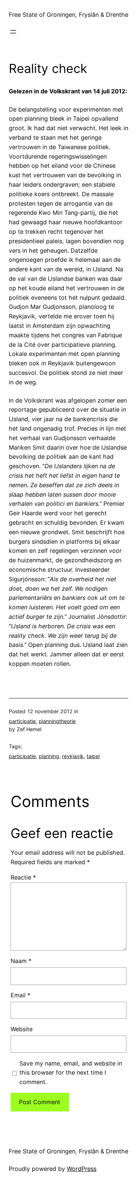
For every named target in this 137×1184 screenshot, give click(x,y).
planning (49, 756)
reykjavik (73, 756)
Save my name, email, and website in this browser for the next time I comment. (70, 1073)
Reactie (23, 877)
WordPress (81, 1168)
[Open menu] (13, 31)
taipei (93, 756)
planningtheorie (57, 721)
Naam (21, 960)
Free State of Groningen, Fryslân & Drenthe (68, 14)
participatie (22, 721)
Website (22, 1029)
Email (20, 995)
